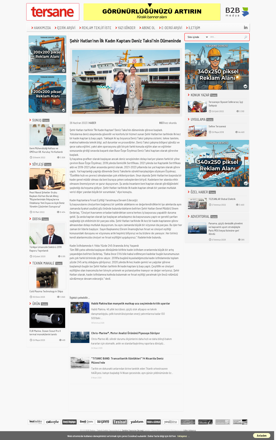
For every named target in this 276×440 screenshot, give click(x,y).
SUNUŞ (37, 120)
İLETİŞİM (194, 28)
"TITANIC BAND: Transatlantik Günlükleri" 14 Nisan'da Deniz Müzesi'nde (127, 360)
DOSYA (36, 219)
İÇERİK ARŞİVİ (66, 28)
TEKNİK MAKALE (43, 263)
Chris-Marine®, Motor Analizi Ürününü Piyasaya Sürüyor (125, 333)
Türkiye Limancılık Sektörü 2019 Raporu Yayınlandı (45, 249)
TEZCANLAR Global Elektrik (222, 198)
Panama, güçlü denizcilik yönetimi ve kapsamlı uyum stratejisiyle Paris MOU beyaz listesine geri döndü (226, 228)
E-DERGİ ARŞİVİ (171, 28)
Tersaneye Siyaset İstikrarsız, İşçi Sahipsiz (226, 103)
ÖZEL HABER (199, 192)
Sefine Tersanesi (217, 126)
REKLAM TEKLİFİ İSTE (96, 28)
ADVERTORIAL (200, 216)
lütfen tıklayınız (189, 430)
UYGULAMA (198, 119)
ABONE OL (148, 28)
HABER (92, 122)
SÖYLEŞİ (38, 164)
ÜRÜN (36, 303)
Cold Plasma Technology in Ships (46, 291)
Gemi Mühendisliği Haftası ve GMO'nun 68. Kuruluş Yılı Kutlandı (46, 150)
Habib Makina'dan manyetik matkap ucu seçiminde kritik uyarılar (130, 303)
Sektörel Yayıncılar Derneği (133, 430)
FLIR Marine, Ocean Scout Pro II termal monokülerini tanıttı (45, 332)
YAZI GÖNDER (126, 28)
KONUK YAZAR (200, 95)
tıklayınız (182, 436)
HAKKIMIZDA (42, 28)
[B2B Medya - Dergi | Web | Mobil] (237, 19)
